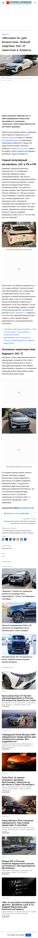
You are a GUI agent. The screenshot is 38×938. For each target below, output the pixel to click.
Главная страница (7, 30)
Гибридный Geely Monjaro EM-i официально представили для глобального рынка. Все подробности (19, 738)
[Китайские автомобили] (19, 3)
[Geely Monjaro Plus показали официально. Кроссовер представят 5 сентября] (19, 805)
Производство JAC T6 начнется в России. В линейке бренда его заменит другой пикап (19, 340)
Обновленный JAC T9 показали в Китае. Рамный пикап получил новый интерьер (17, 659)
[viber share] (25, 539)
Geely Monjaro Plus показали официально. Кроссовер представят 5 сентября (17, 822)
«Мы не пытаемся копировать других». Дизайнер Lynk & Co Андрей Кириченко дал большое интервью (18, 905)
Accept (28, 935)
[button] (19, 234)
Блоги (4, 856)
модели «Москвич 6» (17, 313)
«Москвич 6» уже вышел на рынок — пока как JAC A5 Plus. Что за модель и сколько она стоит (20, 332)
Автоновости (19, 30)
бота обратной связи (10, 140)
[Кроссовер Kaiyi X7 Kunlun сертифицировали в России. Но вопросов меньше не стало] (19, 680)
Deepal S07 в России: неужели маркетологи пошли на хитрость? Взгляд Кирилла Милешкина (18, 864)
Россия (4, 691)
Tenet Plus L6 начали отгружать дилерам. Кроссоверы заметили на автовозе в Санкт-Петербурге (18, 781)
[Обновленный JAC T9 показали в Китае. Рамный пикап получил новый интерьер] (19, 644)
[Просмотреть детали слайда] (20, 514)
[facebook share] (3, 539)
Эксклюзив (5, 898)
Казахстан (28, 30)
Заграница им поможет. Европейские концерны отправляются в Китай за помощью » (20, 522)
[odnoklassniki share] (18, 539)
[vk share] (14, 539)
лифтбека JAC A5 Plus (19, 148)
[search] (35, 3)
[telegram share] (21, 539)
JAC (3, 556)
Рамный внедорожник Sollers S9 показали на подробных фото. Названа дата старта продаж (16, 627)
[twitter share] (7, 539)
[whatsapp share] (10, 539)
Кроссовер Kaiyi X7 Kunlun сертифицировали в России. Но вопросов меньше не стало (19, 698)
